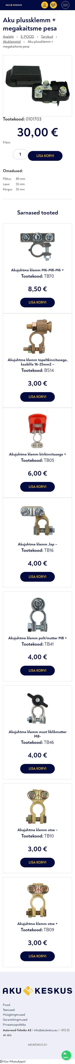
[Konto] (44, 5)
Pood (6, 1005)
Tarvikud (47, 37)
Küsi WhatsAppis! (14, 1061)
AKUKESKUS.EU (37, 1044)
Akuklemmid (12, 42)
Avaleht (8, 37)
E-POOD (27, 37)
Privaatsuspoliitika (14, 1025)
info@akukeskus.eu (46, 1030)
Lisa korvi (45, 156)
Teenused (9, 1010)
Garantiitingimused (15, 1020)
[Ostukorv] (53, 5)
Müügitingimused (14, 1015)
